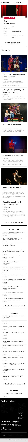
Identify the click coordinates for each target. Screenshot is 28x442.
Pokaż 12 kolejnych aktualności (14, 306)
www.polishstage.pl (4, 412)
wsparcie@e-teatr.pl (21, 415)
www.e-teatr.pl (3, 410)
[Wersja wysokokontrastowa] (18, 2)
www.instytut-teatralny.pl (20, 418)
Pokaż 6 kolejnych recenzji (14, 222)
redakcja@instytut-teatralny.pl (13, 407)
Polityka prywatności (20, 435)
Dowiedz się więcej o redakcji (13, 410)
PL (20, 2)
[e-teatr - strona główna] (5, 2)
